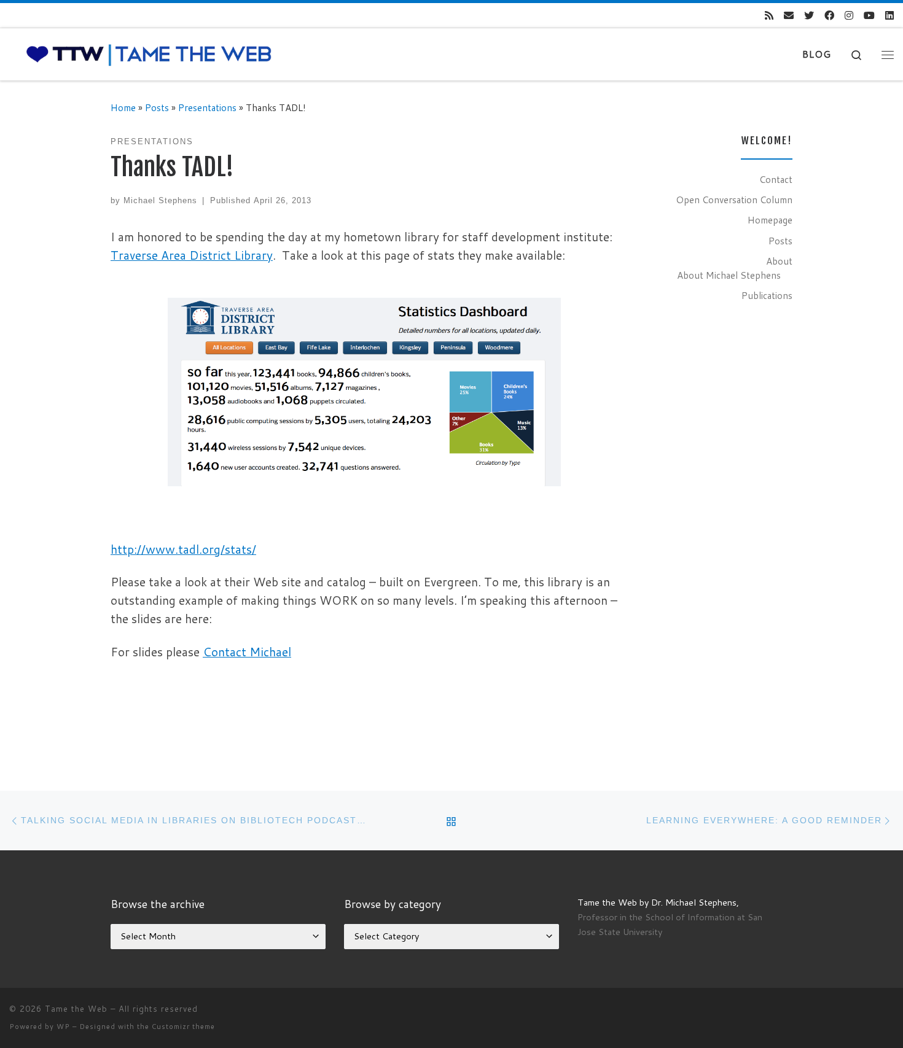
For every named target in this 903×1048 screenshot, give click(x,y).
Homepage (770, 220)
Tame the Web (76, 1008)
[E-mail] (789, 15)
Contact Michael (247, 651)
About (779, 261)
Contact (775, 179)
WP (63, 1026)
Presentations (207, 107)
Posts (157, 107)
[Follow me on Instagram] (849, 15)
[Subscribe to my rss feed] (769, 15)
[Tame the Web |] (149, 54)
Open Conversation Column (734, 199)
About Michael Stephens (729, 275)
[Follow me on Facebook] (829, 15)
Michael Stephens (160, 200)
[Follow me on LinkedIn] (889, 15)
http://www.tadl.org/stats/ (183, 549)
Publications (766, 295)
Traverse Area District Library (192, 255)
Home (123, 107)
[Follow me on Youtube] (869, 15)
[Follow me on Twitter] (809, 15)
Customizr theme (183, 1026)
